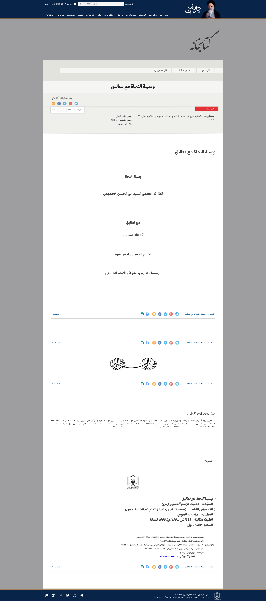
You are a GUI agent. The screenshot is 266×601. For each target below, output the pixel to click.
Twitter (65, 103)
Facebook (59, 103)
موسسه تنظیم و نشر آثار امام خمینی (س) (181, 597)
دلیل (99, 15)
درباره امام (164, 15)
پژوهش (120, 15)
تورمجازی (90, 15)
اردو (46, 4)
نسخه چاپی (148, 314)
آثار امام (206, 70)
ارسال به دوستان (53, 103)
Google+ (71, 103)
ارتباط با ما (50, 15)
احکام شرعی (108, 15)
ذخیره (143, 314)
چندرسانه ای (131, 15)
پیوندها (61, 15)
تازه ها (80, 15)
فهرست (210, 109)
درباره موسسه (130, 4)
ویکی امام (153, 15)
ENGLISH (60, 4)
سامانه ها (71, 15)
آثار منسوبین (160, 70)
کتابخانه (142, 15)
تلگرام (76, 103)
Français (68, 4)
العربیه (52, 4)
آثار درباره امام (184, 70)
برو (53, 110)
